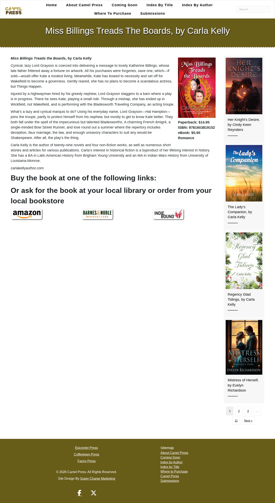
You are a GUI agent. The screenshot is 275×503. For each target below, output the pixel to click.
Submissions (152, 13)
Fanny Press (87, 461)
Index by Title (160, 5)
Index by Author (197, 5)
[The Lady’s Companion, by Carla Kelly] (244, 186)
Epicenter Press (86, 448)
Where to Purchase (112, 13)
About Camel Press (84, 5)
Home (51, 5)
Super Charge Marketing (97, 478)
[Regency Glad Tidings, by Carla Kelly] (244, 274)
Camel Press (169, 476)
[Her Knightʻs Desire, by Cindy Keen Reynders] (244, 99)
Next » (248, 420)
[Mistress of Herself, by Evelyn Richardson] (244, 360)
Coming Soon (125, 5)
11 (236, 420)
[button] (79, 493)
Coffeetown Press (86, 454)
